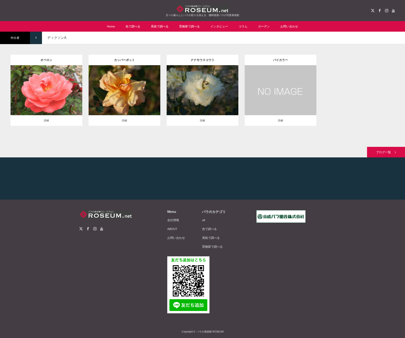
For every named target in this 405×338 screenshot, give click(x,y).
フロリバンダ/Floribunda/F (46, 85)
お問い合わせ (289, 26)
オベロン (46, 60)
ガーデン (264, 26)
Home (111, 26)
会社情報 (173, 220)
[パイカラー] (280, 99)
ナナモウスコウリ (202, 60)
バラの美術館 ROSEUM (210, 331)
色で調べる (133, 26)
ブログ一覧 (383, 152)
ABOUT (172, 229)
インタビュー (219, 26)
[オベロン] (46, 99)
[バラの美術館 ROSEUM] (202, 9)
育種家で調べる (189, 26)
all (203, 220)
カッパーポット (124, 60)
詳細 (46, 120)
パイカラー (280, 60)
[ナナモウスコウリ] (202, 99)
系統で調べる (160, 26)
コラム (243, 26)
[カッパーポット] (124, 99)
